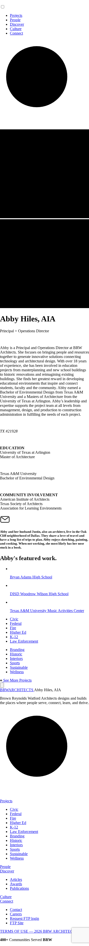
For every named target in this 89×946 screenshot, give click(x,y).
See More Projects (17, 680)
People (15, 20)
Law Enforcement (24, 641)
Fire (13, 628)
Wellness (17, 672)
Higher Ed (18, 632)
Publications (19, 888)
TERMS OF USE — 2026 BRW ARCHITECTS (39, 931)
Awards (16, 884)
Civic (14, 619)
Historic (16, 654)
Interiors (16, 658)
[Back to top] (2, 685)
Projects (16, 15)
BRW (16, 690)
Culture (16, 29)
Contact (16, 909)
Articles (16, 879)
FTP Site (16, 923)
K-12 (14, 637)
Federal (16, 623)
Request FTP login (24, 918)
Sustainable (19, 667)
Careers (16, 914)
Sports (15, 663)
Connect (16, 33)
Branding (17, 650)
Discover (17, 24)
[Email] (5, 519)
